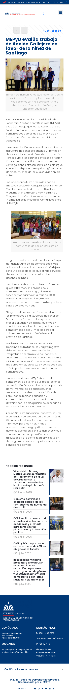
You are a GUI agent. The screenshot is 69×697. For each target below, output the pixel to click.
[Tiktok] (53, 688)
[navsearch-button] (42, 11)
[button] (60, 12)
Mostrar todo (53, 30)
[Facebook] (35, 688)
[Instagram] (39, 688)
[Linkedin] (50, 688)
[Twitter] (42, 688)
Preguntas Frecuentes (45, 656)
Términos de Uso (43, 649)
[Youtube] (46, 688)
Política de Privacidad (46, 652)
